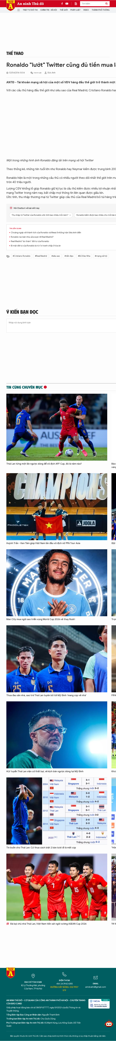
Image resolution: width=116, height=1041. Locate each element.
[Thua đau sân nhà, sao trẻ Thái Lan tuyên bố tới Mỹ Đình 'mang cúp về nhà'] (56, 658)
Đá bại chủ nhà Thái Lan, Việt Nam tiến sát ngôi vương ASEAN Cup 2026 (48, 923)
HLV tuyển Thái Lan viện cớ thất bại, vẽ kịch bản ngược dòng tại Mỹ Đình (44, 771)
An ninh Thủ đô (30, 3)
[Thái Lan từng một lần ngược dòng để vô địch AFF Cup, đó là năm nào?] (56, 427)
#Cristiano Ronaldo (21, 256)
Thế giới (64, 10)
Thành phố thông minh (103, 10)
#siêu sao (55, 256)
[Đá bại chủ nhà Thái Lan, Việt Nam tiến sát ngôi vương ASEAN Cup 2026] (56, 887)
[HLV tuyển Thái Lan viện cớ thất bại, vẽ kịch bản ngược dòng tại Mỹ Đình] (56, 734)
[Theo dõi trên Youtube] (67, 3)
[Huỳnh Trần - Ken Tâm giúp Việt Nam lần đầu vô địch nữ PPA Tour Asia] (56, 506)
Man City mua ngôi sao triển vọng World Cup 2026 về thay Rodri (40, 619)
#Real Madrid (41, 256)
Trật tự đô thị (30, 10)
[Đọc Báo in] (77, 3)
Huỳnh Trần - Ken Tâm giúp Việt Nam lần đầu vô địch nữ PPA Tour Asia (43, 543)
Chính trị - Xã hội (48, 10)
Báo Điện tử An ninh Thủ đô (10, 5)
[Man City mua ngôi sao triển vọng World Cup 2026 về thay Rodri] (56, 582)
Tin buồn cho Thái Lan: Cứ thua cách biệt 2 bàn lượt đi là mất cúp (41, 847)
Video (86, 10)
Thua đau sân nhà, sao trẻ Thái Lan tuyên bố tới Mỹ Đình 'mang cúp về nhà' (46, 695)
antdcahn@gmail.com (95, 987)
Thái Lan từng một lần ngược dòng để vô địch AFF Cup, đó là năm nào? (44, 463)
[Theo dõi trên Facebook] (62, 3)
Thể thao (14, 53)
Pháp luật (75, 10)
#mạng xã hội (101, 256)
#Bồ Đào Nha (84, 256)
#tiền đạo (69, 256)
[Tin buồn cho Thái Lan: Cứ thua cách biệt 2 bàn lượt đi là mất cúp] (56, 810)
